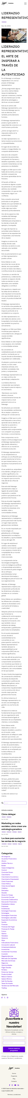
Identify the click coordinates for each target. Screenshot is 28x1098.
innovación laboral (8, 945)
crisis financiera (7, 881)
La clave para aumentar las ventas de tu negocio (13, 840)
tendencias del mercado (10, 986)
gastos (3, 934)
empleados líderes (8, 904)
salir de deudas (6, 981)
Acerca (14, 1073)
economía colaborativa (9, 900)
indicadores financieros (9, 943)
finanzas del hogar (8, 927)
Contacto (14, 1081)
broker (3, 866)
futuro (3, 931)
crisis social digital (8, 886)
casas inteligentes (7, 868)
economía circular (7, 897)
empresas (4, 816)
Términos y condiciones (14, 1094)
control (4, 870)
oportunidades (6, 965)
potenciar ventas (7, 972)
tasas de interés (7, 983)
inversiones (5, 949)
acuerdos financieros (9, 859)
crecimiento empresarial (10, 879)
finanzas (4, 924)
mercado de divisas (8, 961)
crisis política (6, 884)
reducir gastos (6, 977)
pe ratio (4, 970)
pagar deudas (6, 968)
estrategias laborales (8, 918)
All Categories (5, 856)
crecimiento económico (9, 877)
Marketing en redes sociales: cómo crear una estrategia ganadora (13, 826)
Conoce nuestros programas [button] (14, 1049)
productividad (6, 974)
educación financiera (9, 902)
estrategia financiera (8, 911)
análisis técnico (7, 863)
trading (4, 988)
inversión (4, 954)
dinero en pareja (7, 895)
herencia (4, 938)
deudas (4, 893)
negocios (19, 831)
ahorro (3, 861)
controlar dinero (7, 872)
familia (3, 922)
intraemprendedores (8, 947)
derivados (4, 890)
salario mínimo (6, 979)
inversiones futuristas (9, 952)
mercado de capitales (9, 958)
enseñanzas (4, 21)
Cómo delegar (8, 814)
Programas (14, 1076)
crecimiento (4, 843)
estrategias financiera (9, 915)
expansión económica (9, 920)
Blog (14, 1078)
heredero (4, 936)
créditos (4, 888)
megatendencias (7, 956)
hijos (3, 940)
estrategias (14, 831)
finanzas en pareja (7, 929)
